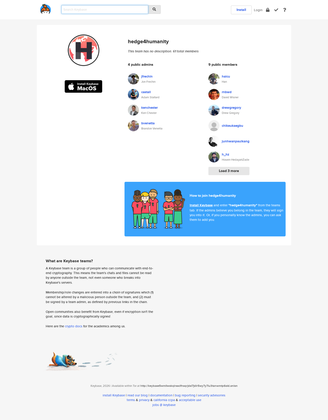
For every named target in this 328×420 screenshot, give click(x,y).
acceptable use (190, 399)
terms (131, 399)
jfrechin (147, 76)
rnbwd (227, 92)
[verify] (276, 10)
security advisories (211, 395)
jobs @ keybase (164, 404)
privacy (144, 399)
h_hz (225, 154)
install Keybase (114, 395)
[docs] (284, 10)
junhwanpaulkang (235, 141)
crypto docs (73, 326)
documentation (161, 395)
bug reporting (185, 395)
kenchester (149, 107)
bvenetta (148, 123)
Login (258, 10)
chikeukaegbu (232, 125)
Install (241, 9)
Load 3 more (229, 170)
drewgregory (231, 107)
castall (146, 92)
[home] (45, 7)
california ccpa (164, 399)
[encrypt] (268, 10)
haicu (226, 76)
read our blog (137, 395)
